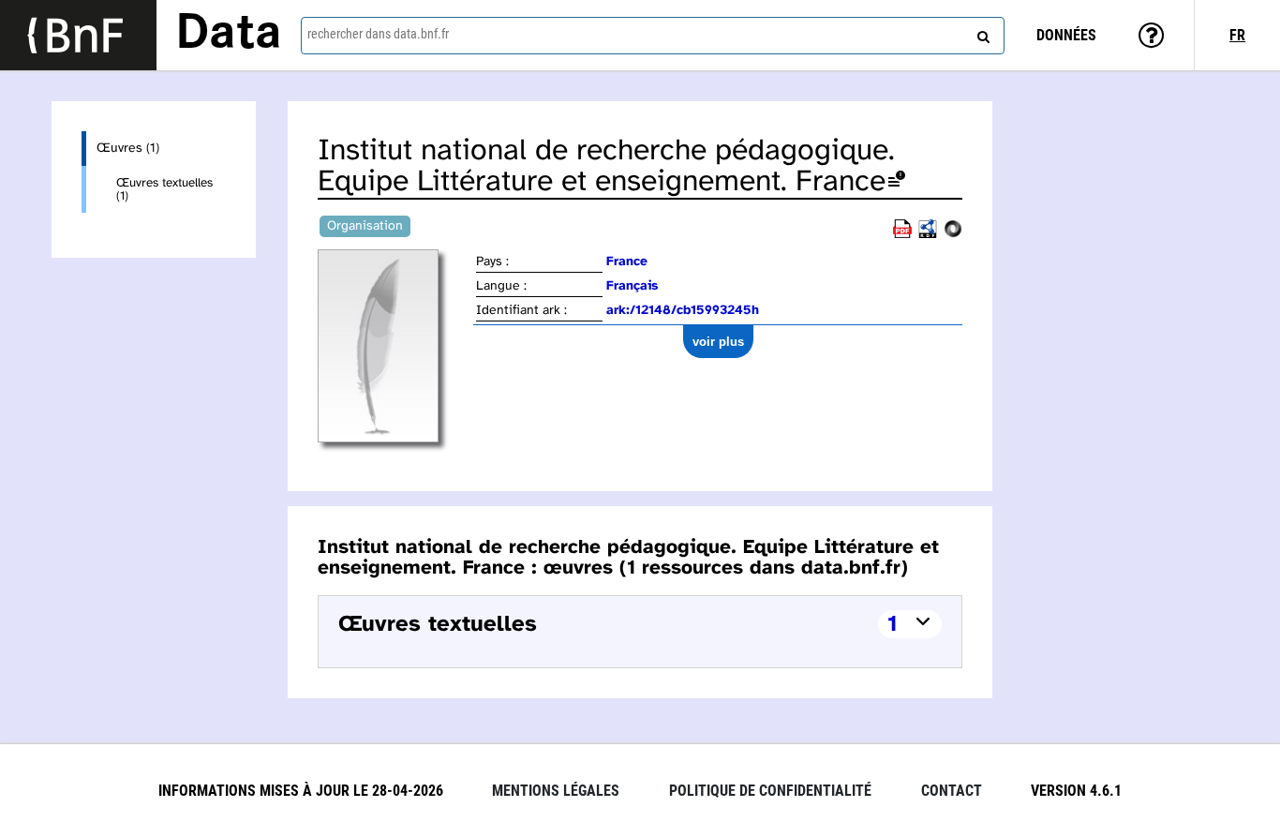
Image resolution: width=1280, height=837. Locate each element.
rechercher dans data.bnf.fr (378, 33)
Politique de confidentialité (770, 791)
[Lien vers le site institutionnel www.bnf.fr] (78, 35)
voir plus (718, 342)
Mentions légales (555, 791)
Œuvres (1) (128, 149)
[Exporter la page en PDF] (902, 235)
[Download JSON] (953, 235)
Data (228, 34)
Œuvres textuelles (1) (164, 189)
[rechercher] (981, 32)
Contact (951, 791)
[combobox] (653, 35)
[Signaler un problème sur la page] (897, 182)
